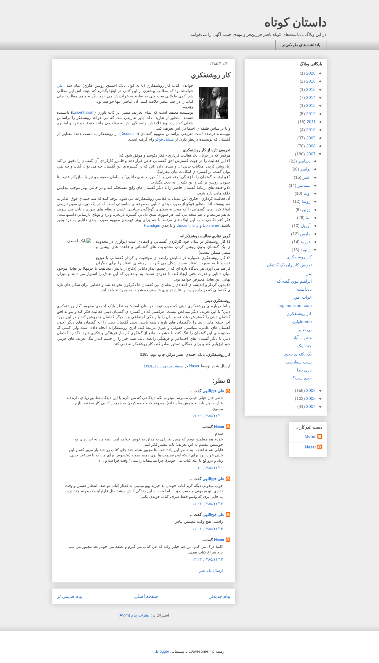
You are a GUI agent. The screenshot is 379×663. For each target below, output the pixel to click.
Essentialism (83, 112)
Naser (219, 426)
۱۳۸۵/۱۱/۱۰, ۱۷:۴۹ (207, 415)
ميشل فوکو (164, 139)
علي (60, 85)
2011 (311, 121)
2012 (310, 113)
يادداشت (304, 289)
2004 (310, 406)
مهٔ (308, 217)
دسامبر (304, 161)
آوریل (305, 225)
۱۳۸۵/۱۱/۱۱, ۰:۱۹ (208, 468)
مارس (305, 233)
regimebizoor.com (295, 305)
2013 (310, 105)
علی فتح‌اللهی (213, 391)
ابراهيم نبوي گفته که (294, 281)
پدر (309, 273)
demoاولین (302, 321)
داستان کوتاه (295, 22)
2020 (310, 73)
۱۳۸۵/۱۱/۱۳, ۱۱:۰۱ (207, 503)
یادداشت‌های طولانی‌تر (301, 44)
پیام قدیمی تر (70, 596)
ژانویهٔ (305, 249)
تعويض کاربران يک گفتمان (289, 265)
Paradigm (152, 225)
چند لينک (304, 345)
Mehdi (310, 436)
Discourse (129, 133)
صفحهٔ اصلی (146, 596)
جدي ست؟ (302, 378)
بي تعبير (305, 329)
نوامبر (305, 169)
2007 (310, 154)
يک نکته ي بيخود (298, 354)
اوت (306, 193)
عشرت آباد (302, 337)
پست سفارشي (299, 362)
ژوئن (306, 209)
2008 (310, 146)
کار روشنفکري (299, 257)
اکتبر (306, 177)
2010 (310, 129)
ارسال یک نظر (211, 570)
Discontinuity (187, 225)
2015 (310, 89)
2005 (310, 398)
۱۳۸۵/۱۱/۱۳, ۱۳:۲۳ (207, 559)
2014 (310, 97)
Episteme (211, 225)
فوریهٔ (305, 241)
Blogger (162, 651)
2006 (310, 390)
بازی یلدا (304, 370)
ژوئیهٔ (306, 201)
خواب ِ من (303, 297)
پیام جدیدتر (219, 596)
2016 (310, 81)
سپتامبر (303, 185)
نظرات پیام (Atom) (134, 615)
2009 (310, 138)
